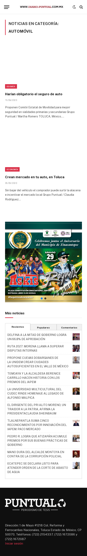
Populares (43, 327)
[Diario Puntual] (43, 7)
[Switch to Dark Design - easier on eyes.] (74, 7)
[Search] (81, 7)
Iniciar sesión (14, 543)
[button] (43, 262)
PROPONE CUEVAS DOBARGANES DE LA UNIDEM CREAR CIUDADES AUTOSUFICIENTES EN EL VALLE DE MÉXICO (37, 362)
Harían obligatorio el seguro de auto (33, 94)
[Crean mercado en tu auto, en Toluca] (43, 148)
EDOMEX (11, 86)
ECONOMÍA (12, 169)
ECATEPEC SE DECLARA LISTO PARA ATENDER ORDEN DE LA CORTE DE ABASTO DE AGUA (37, 468)
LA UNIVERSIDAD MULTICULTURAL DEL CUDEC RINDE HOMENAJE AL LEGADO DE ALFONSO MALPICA (35, 393)
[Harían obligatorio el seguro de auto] (43, 66)
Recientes (18, 326)
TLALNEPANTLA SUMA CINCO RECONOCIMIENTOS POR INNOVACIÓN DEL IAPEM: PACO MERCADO (37, 425)
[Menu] (6, 7)
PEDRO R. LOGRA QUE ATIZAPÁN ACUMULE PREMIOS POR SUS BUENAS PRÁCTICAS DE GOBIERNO (37, 440)
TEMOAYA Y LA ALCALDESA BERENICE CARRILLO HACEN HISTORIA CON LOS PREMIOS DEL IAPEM (33, 378)
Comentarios (69, 327)
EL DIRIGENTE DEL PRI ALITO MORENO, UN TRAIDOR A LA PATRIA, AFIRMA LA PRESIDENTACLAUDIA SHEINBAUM (36, 409)
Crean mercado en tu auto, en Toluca (34, 177)
